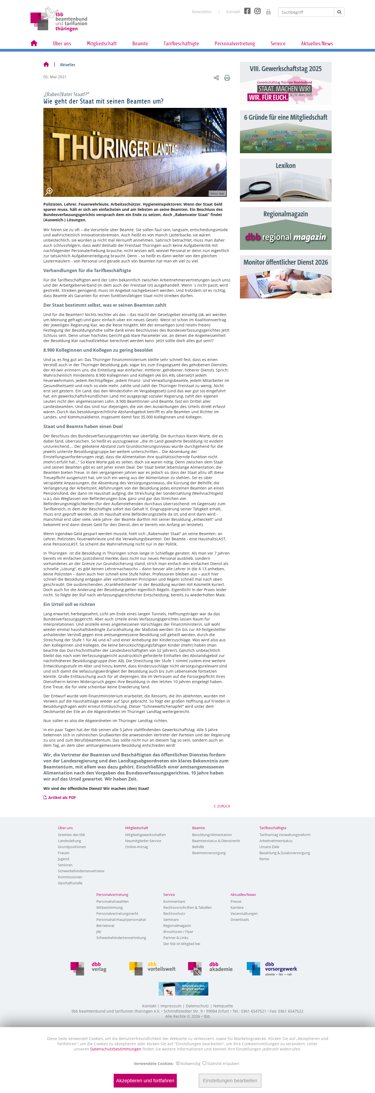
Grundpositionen (72, 846)
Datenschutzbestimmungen (116, 1049)
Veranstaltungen (244, 913)
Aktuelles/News (317, 43)
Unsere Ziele (269, 846)
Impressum (171, 1005)
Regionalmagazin (177, 925)
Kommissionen (70, 876)
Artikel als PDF (62, 797)
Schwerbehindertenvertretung (121, 937)
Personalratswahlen (112, 901)
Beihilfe (198, 846)
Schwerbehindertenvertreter (81, 870)
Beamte (140, 43)
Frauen (63, 852)
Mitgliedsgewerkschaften (145, 834)
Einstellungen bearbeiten (230, 1080)
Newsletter (202, 11)
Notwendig (190, 1063)
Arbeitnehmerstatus (275, 840)
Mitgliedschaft (102, 43)
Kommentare (174, 901)
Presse (236, 901)
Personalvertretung (235, 43)
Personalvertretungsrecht (117, 913)
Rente (264, 858)
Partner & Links (175, 937)
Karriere (237, 907)
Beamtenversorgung (209, 852)
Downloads (240, 919)
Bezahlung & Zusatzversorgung (284, 852)
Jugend (63, 858)
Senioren (65, 864)
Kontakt (233, 11)
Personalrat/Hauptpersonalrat (121, 919)
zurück (223, 806)
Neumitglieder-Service (143, 840)
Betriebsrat (105, 925)
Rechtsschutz (174, 913)
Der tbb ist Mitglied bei (181, 943)
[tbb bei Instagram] (255, 11)
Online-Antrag (136, 846)
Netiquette (223, 1005)
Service (278, 43)
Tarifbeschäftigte (181, 43)
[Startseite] (46, 65)
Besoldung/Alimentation (212, 834)
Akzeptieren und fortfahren (145, 1080)
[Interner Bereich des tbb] (266, 10)
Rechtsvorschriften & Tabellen (187, 907)
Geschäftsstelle (70, 882)
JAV (98, 931)
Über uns (62, 43)
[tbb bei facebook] (245, 11)
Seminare (171, 919)
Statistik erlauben (223, 1063)
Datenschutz (197, 1005)
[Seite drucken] (226, 77)
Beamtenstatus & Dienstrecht (216, 840)
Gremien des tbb (71, 834)
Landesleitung (69, 840)
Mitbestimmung (109, 907)
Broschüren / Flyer (178, 931)
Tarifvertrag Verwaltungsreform (284, 834)
